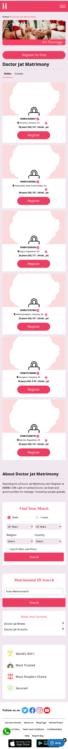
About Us (29, 722)
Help (27, 736)
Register (34, 135)
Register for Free (34, 55)
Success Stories (13, 722)
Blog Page (41, 722)
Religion (11, 535)
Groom (44, 517)
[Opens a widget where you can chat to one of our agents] (56, 743)
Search (34, 602)
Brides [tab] (7, 73)
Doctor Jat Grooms (16, 629)
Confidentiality (54, 729)
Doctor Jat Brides (14, 624)
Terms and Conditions (33, 729)
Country (40, 535)
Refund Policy (56, 722)
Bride (15, 517)
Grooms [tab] (19, 73)
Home (5, 16)
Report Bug (37, 736)
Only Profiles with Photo (23, 549)
